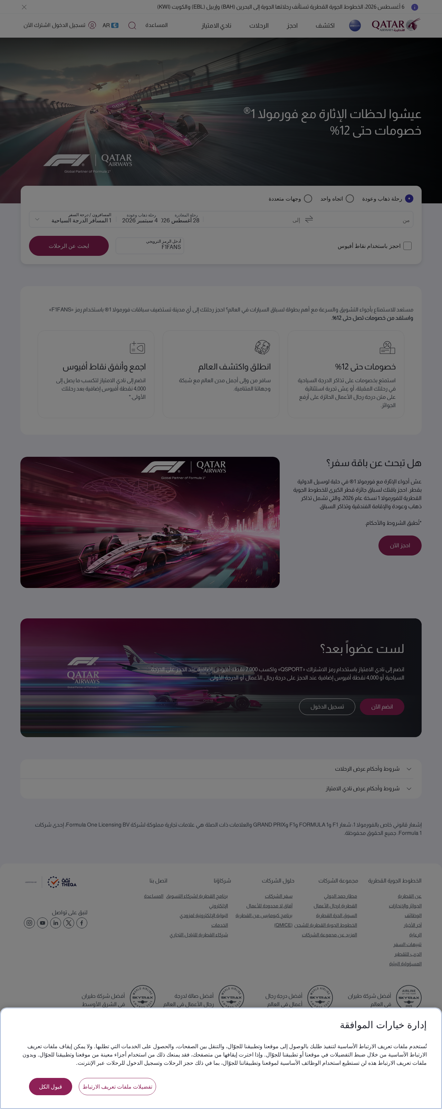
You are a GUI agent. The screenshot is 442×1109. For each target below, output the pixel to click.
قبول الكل (50, 1086)
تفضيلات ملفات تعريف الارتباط (117, 1086)
